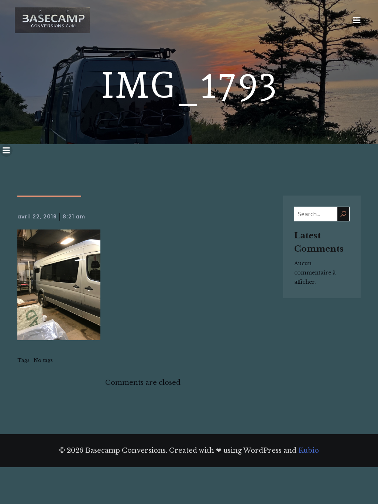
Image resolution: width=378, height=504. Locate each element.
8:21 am (74, 216)
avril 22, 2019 (37, 216)
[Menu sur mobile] (357, 20)
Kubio (308, 450)
